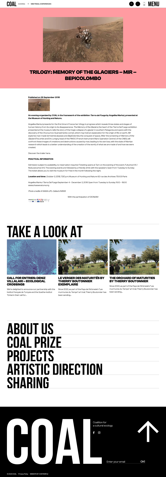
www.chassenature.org (38, 185)
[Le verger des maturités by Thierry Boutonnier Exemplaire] (83, 268)
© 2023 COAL (12, 474)
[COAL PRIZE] (83, 341)
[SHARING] (83, 381)
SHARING (21, 4)
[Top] (148, 431)
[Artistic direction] (83, 368)
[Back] (138, 4)
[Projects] (83, 354)
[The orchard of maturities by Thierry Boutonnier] (134, 268)
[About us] (83, 327)
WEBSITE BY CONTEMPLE (39, 474)
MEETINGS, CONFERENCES (41, 4)
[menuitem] (144, 3)
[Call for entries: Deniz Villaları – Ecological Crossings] (32, 268)
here (48, 153)
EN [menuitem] (144, 5)
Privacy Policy (23, 474)
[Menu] (153, 4)
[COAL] (11, 4)
